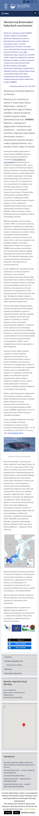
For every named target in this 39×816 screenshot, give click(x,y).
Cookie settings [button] (29, 809)
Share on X (21, 640)
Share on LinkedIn (20, 647)
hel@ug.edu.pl (8, 695)
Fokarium (8, 657)
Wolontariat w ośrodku (14, 665)
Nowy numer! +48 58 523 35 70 (14, 692)
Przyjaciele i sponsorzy (13, 673)
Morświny (8, 669)
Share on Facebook (20, 644)
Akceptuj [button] (8, 812)
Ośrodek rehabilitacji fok (13, 661)
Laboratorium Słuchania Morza (14, 776)
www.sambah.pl (9, 162)
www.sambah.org (19, 160)
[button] (5, 13)
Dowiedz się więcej (28, 812)
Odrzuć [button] (16, 812)
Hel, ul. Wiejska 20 (10, 690)
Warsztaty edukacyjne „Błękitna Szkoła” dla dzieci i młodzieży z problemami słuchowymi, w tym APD (19, 765)
